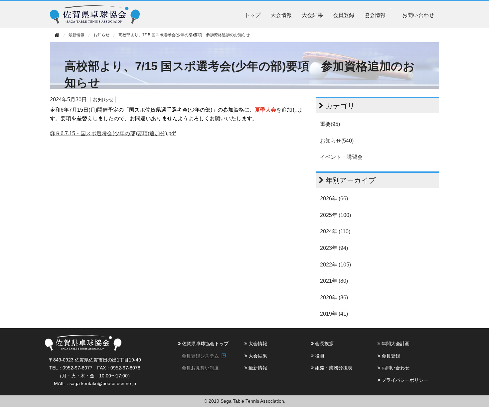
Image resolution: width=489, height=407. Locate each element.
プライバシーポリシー (404, 380)
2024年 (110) (335, 231)
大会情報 (281, 15)
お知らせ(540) (337, 141)
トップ (252, 15)
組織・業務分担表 (333, 367)
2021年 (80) (334, 281)
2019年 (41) (334, 314)
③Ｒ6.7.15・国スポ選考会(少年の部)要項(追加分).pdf (113, 133)
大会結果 (312, 15)
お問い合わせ (418, 15)
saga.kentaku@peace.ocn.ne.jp (103, 383)
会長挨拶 (324, 343)
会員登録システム (200, 355)
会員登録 (343, 15)
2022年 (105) (335, 264)
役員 (319, 355)
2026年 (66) (334, 198)
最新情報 (257, 367)
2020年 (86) (334, 297)
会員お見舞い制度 (200, 367)
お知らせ (101, 35)
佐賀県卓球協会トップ (205, 343)
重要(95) (330, 124)
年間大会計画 (394, 343)
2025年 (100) (335, 215)
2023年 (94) (334, 248)
